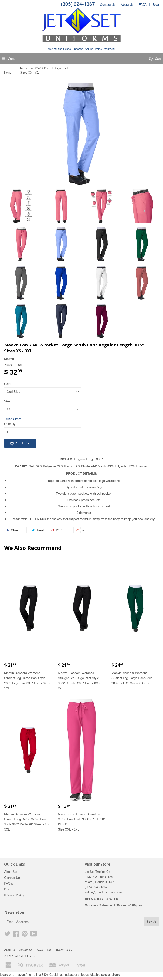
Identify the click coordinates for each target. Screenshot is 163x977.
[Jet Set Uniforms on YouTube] (33, 935)
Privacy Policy (14, 895)
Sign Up (151, 921)
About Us (10, 871)
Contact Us (12, 877)
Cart (157, 58)
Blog (7, 889)
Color (7, 384)
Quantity (9, 424)
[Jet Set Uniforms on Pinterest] (24, 935)
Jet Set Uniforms (24, 956)
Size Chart (13, 418)
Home (7, 72)
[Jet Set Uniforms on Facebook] (16, 935)
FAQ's (8, 883)
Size (7, 401)
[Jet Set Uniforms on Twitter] (7, 935)
